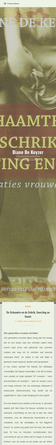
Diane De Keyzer (28, 152)
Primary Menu (13, 4)
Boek (28, 307)
